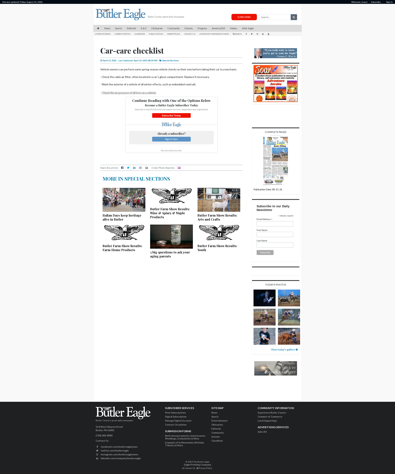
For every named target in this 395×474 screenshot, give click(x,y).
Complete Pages (102, 34)
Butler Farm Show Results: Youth (217, 248)
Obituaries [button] (157, 28)
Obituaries (217, 424)
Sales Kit (262, 431)
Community (217, 432)
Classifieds (139, 34)
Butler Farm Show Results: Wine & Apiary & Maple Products (170, 213)
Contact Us (189, 34)
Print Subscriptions (175, 412)
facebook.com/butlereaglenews (119, 446)
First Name (262, 230)
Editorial (216, 428)
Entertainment (219, 420)
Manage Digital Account (178, 420)
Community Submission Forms (214, 34)
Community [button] (173, 28)
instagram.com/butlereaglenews (119, 454)
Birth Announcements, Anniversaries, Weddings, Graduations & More (185, 437)
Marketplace (173, 34)
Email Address (264, 219)
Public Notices (156, 34)
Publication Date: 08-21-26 (268, 189)
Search (238, 34)
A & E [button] (143, 28)
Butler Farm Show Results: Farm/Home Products (122, 248)
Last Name (262, 240)
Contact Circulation (176, 424)
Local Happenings (267, 420)
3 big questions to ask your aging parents (170, 254)
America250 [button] (218, 28)
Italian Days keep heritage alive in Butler (122, 217)
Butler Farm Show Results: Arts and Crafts (217, 217)
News (214, 412)
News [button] (107, 28)
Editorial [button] (131, 28)
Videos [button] (233, 28)
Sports (214, 416)
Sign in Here (171, 139)
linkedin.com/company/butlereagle (120, 458)
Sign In (389, 2)
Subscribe (376, 2)
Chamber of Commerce (270, 416)
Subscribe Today (171, 115)
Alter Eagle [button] (248, 28)
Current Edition (122, 34)
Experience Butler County (272, 412)
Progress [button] (202, 28)
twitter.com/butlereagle (114, 450)
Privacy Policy (205, 468)
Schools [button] (189, 28)
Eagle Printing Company (197, 464)
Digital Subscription (176, 416)
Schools (215, 436)
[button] (98, 28)
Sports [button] (118, 28)
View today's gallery (283, 349)
